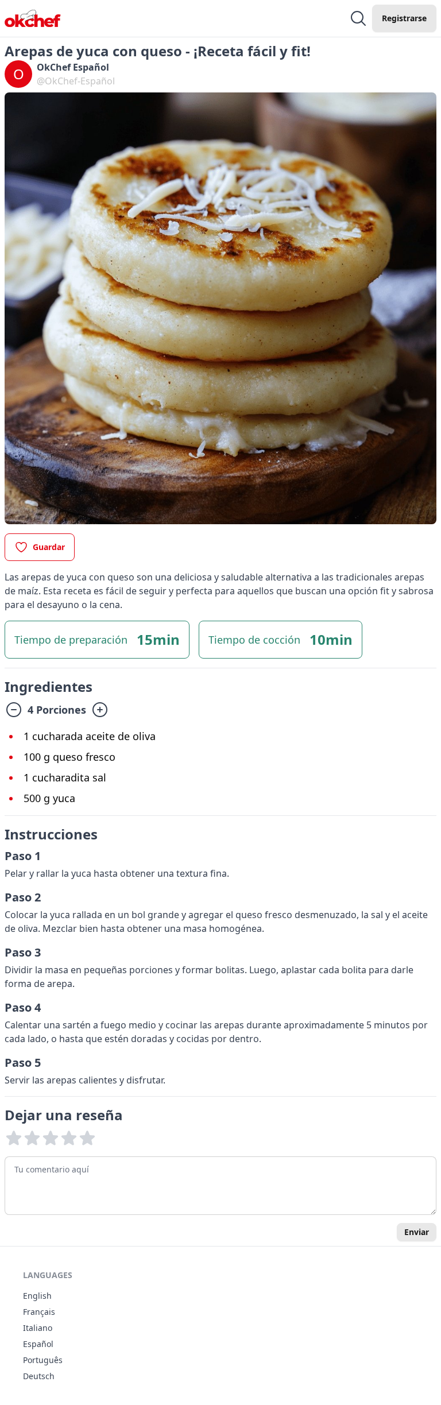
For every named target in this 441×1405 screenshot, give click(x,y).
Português (43, 1359)
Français (39, 1311)
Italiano (37, 1327)
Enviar (416, 1231)
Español (38, 1343)
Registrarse (404, 18)
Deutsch (39, 1376)
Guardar (49, 546)
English (37, 1295)
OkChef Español (73, 67)
